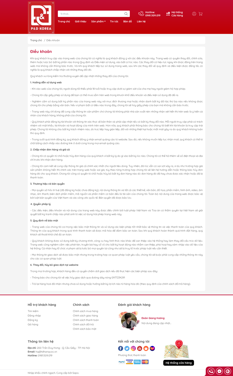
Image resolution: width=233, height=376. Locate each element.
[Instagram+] (133, 348)
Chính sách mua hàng (85, 311)
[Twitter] (126, 348)
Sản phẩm (97, 21)
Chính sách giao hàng (85, 315)
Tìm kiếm (33, 311)
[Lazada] (152, 348)
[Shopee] (146, 348)
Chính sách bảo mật (84, 328)
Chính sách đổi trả (83, 324)
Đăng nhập (34, 315)
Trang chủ (64, 21)
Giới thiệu (80, 21)
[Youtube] (139, 348)
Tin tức (114, 21)
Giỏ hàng (33, 324)
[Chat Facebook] (219, 371)
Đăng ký (33, 320)
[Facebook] (120, 348)
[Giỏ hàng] (201, 14)
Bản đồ (127, 21)
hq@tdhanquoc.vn (46, 351)
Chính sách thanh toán (86, 320)
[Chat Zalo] (227, 371)
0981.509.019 (45, 355)
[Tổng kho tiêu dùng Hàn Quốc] (41, 17)
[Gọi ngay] (211, 371)
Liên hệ (141, 21)
